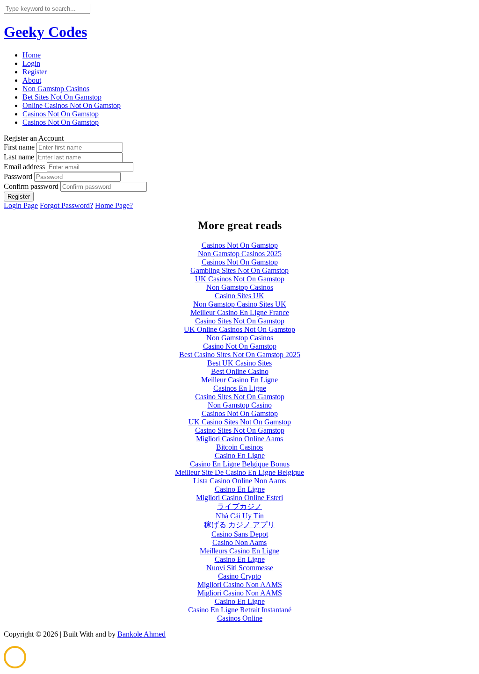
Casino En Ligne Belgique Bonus (240, 464)
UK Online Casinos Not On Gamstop (239, 329)
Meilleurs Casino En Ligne (239, 551)
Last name (19, 157)
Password (18, 176)
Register (34, 72)
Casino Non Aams (239, 542)
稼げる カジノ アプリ (239, 525)
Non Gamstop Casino (240, 405)
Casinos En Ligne (239, 388)
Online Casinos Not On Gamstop (71, 105)
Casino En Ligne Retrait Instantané (239, 610)
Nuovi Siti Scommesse (239, 568)
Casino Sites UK (239, 296)
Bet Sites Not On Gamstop (62, 97)
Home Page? (114, 205)
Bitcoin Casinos (239, 447)
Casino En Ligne (240, 455)
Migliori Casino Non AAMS (239, 584)
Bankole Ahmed (141, 634)
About (31, 80)
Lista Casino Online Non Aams (239, 481)
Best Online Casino (240, 371)
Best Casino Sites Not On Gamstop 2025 (239, 355)
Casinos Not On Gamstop (60, 114)
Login (31, 63)
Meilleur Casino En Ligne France (239, 312)
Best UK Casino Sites (239, 363)
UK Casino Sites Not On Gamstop (240, 422)
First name (19, 147)
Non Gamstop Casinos (55, 89)
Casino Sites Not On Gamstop (239, 321)
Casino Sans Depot (239, 534)
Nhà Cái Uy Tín (240, 516)
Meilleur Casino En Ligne (239, 380)
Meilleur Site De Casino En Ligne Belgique (239, 472)
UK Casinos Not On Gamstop (239, 279)
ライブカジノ (239, 506)
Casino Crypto (239, 576)
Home (31, 55)
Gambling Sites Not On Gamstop (239, 270)
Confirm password (31, 186)
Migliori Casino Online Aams (239, 439)
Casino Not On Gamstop (239, 346)
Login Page (21, 205)
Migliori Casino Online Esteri (239, 498)
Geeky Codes (45, 31)
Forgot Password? (66, 205)
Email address (24, 167)
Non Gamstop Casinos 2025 (240, 254)
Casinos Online (239, 618)
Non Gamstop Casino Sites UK (239, 304)
